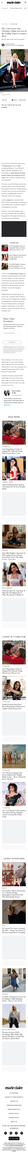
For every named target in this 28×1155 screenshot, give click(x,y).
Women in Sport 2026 (16, 8)
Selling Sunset (7, 166)
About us (14, 1121)
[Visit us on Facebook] (16, 1133)
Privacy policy (14, 1113)
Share (5, 100)
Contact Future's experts (14, 1097)
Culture (4, 24)
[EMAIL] (15, 393)
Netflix (9, 200)
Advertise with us (14, 1109)
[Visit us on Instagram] (11, 1133)
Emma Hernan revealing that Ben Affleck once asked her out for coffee (13, 175)
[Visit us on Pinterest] (21, 1133)
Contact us (14, 1101)
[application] (14, 228)
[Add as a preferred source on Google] (14, 1138)
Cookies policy (14, 1117)
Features (21, 45)
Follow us (16, 100)
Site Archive (14, 1093)
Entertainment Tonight (16, 273)
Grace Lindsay (10, 44)
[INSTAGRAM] (13, 393)
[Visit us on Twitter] (5, 1133)
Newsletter (23, 100)
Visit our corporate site (16, 1145)
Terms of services (20, 346)
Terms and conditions (14, 1105)
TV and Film (13, 24)
